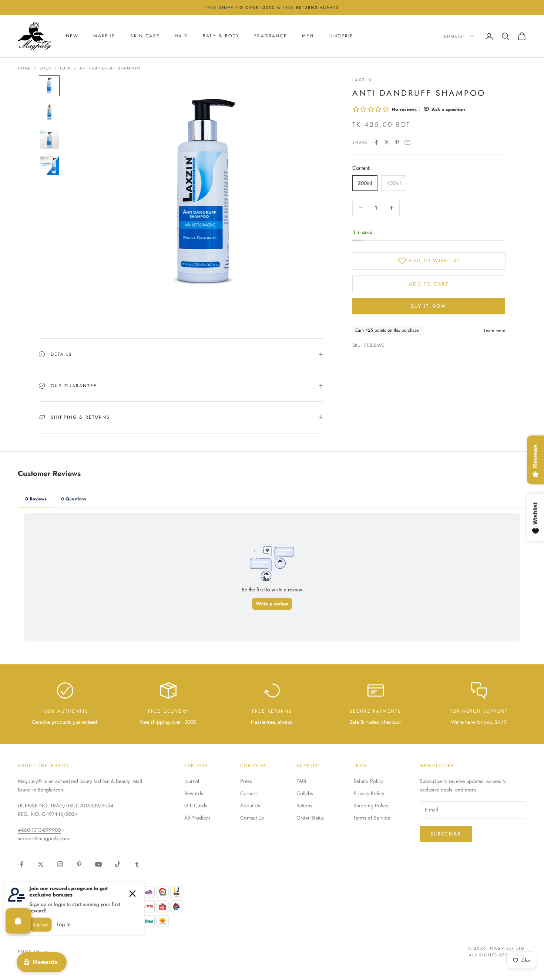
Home (24, 68)
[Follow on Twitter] (40, 864)
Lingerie (341, 36)
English (455, 36)
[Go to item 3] (49, 139)
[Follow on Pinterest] (79, 864)
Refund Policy (368, 781)
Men (308, 36)
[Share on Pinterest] (397, 142)
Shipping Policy (370, 805)
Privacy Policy (368, 793)
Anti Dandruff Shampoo (110, 68)
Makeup (104, 36)
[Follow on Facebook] (21, 864)
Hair (181, 36)
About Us (250, 805)
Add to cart (429, 283)
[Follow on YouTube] (98, 864)
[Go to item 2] (49, 112)
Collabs (304, 793)
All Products (197, 817)
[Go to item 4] (49, 165)
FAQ (301, 781)
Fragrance (270, 36)
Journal (191, 781)
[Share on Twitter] (387, 142)
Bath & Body (221, 36)
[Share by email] (407, 142)
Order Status (310, 817)
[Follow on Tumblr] (137, 864)
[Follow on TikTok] (117, 864)
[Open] (18, 920)
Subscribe (445, 833)
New (72, 36)
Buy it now (428, 305)
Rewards (193, 793)
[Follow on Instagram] (60, 864)
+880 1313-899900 (39, 830)
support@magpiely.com (43, 838)
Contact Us (252, 817)
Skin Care (144, 36)
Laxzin (362, 80)
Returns (304, 805)
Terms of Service (371, 817)
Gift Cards (195, 805)
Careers (249, 793)
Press (246, 781)
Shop (45, 68)
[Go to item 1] (49, 85)
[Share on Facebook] (376, 142)
